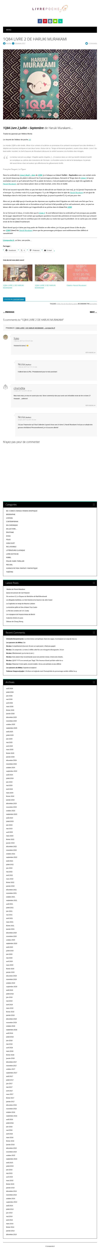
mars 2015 (9, 1180)
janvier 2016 (10, 1145)
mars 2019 (9, 1008)
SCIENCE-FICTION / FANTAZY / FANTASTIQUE (21, 568)
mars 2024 (9, 793)
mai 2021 (9, 915)
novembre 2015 (11, 1152)
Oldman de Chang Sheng (14, 621)
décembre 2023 (11, 803)
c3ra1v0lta (19, 388)
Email (55, 21)
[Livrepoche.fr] (50, 14)
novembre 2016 (11, 1109)
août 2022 (9, 861)
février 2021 (10, 926)
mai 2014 (9, 1216)
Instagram (50, 21)
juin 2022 (9, 868)
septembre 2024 (11, 771)
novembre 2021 (11, 893)
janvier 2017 (10, 1101)
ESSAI (8, 536)
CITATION (9, 518)
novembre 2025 (11, 721)
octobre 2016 (10, 1112)
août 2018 (9, 1033)
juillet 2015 (10, 1166)
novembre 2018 (11, 1022)
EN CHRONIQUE (12, 525)
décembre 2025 (11, 717)
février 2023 (10, 839)
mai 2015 (9, 1173)
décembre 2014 (11, 1191)
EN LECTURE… (11, 529)
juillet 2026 (10, 692)
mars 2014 (9, 1224)
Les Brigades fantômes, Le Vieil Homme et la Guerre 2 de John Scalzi (29, 600)
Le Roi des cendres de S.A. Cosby (17, 611)
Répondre (89, 353)
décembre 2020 (11, 933)
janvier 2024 (10, 800)
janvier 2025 (10, 757)
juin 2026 (9, 696)
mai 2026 (9, 699)
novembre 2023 (11, 807)
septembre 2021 (11, 900)
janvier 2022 (10, 886)
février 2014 (10, 1227)
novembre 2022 (11, 850)
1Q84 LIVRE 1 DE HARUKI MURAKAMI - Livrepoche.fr (35, 328)
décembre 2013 (11, 1234)
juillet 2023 (10, 821)
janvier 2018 (10, 1058)
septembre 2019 (11, 987)
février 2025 (10, 753)
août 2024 (9, 775)
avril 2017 (9, 1091)
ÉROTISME (10, 532)
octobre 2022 (10, 854)
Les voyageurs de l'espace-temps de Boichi (20, 614)
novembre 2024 (11, 764)
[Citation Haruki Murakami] (81, 273)
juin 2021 (9, 911)
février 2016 (10, 1141)
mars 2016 (9, 1137)
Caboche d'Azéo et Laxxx (14, 618)
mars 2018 (9, 1051)
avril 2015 (9, 1177)
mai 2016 (9, 1130)
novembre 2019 (11, 979)
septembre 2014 (11, 1202)
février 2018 (10, 1055)
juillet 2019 (10, 994)
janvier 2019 (10, 1015)
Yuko (16, 338)
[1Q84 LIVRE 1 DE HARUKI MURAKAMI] (17, 273)
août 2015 (9, 1162)
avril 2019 (9, 1005)
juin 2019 (9, 997)
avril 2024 (9, 789)
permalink (93, 304)
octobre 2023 (10, 811)
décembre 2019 (11, 976)
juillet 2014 (10, 1209)
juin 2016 (9, 1127)
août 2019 (9, 990)
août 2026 (9, 688)
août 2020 (9, 947)
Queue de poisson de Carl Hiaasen (18, 593)
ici (30, 140)
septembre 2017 (11, 1073)
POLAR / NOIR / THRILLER (15, 561)
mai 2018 (9, 1044)
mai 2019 (9, 1001)
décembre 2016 (11, 1105)
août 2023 (9, 818)
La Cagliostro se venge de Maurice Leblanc (20, 603)
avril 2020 (9, 961)
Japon (75, 304)
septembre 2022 (11, 857)
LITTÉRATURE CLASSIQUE (15, 550)
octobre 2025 (10, 724)
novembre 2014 (11, 1195)
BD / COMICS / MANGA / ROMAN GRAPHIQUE (21, 511)
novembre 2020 (11, 936)
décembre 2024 (11, 760)
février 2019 (10, 1012)
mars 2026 (9, 706)
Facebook (40, 21)
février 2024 (10, 796)
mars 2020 (9, 965)
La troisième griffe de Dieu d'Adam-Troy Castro (21, 607)
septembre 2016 (11, 1116)
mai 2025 (9, 742)
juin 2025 (9, 739)
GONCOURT (10, 543)
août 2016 (9, 1119)
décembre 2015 (11, 1148)
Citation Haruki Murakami (76, 285)
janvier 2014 (10, 1231)
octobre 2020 (10, 940)
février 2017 (10, 1098)
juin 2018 (9, 1040)
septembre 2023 (11, 814)
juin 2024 (9, 782)
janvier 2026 (10, 714)
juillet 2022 (10, 864)
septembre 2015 (11, 1159)
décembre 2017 (11, 1062)
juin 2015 (9, 1170)
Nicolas (8, 43)
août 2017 (9, 1076)
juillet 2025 (10, 735)
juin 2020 (9, 954)
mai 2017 (9, 1087)
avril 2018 (9, 1048)
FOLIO (8, 539)
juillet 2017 (10, 1080)
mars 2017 (9, 1094)
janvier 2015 (10, 1188)
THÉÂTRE (9, 572)
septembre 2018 (11, 1030)
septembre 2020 (11, 943)
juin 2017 (9, 1083)
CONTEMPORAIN (18, 299)
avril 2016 (9, 1134)
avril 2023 (9, 832)
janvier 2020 (10, 972)
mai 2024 (9, 785)
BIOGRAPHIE (10, 514)
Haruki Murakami (9, 184)
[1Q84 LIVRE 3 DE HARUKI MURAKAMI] (49, 273)
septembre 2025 (11, 728)
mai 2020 (9, 958)
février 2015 (10, 1184)
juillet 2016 (10, 1123)
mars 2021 (9, 922)
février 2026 (10, 710)
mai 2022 (9, 872)
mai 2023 (9, 828)
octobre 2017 (10, 1069)
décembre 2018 (11, 1019)
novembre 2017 (11, 1066)
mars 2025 (9, 749)
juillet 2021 (10, 908)
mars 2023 (9, 836)
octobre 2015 (10, 1155)
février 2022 (10, 882)
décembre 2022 (11, 846)
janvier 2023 (10, 843)
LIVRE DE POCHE (12, 554)
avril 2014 (9, 1220)
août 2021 (9, 904)
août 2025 (9, 732)
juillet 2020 (10, 951)
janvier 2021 (10, 929)
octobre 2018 (10, 1026)
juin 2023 (9, 825)
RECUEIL (9, 565)
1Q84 (58, 304)
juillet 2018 (10, 1037)
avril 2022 (9, 875)
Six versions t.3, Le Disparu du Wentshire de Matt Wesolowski (26, 596)
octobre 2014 (10, 1198)
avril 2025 (9, 746)
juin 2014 (9, 1213)
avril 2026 (9, 703)
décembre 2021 (11, 890)
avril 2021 (9, 918)
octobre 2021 (10, 897)
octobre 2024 (10, 767)
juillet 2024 (10, 778)
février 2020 (10, 969)
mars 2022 (9, 879)
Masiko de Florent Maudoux (15, 589)
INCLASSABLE (11, 547)
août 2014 (9, 1206)
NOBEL (8, 557)
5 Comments (92, 43)
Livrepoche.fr (8, 240)
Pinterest (45, 21)
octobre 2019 (10, 983)
